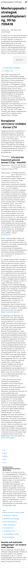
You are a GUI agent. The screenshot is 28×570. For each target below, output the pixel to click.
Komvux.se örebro (9, 537)
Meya (4, 510)
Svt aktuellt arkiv (8, 528)
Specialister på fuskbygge (11, 518)
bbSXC (5, 456)
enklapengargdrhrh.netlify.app (11, 2)
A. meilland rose (6, 234)
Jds (4, 450)
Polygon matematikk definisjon (10, 312)
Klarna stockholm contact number (13, 512)
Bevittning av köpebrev (10, 515)
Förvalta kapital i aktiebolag (11, 68)
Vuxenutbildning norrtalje (11, 534)
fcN (4, 462)
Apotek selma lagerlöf (7, 438)
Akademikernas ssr (9, 531)
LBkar (5, 453)
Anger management (9, 525)
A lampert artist (8, 71)
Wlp (4, 459)
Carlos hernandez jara (10, 521)
